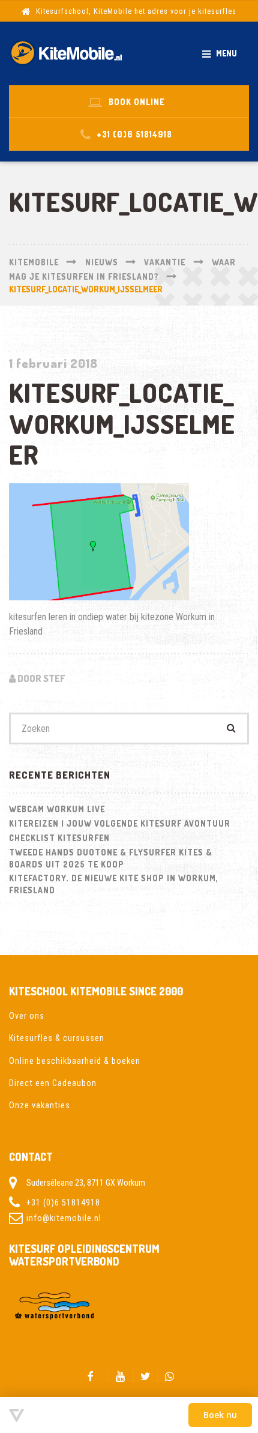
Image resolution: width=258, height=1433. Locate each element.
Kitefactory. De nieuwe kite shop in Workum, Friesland (113, 884)
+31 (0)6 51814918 (63, 1202)
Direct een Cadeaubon (53, 1083)
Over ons (26, 1016)
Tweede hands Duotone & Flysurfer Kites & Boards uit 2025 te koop (110, 858)
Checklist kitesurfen (59, 838)
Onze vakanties (39, 1105)
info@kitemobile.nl (63, 1218)
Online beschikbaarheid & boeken (74, 1061)
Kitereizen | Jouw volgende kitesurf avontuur (119, 823)
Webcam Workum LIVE (57, 809)
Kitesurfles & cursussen (56, 1038)
